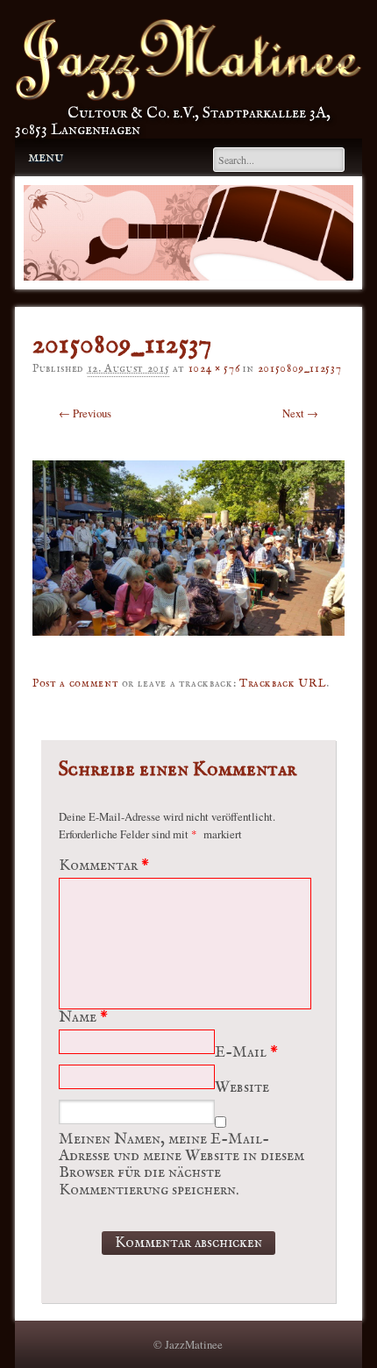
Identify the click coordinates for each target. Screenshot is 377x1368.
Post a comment (75, 683)
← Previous (85, 413)
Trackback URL (282, 683)
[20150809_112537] (188, 649)
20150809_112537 (300, 368)
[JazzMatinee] (188, 96)
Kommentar (104, 866)
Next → (300, 413)
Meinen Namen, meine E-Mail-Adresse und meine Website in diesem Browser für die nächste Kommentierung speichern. (181, 1165)
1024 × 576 (213, 368)
